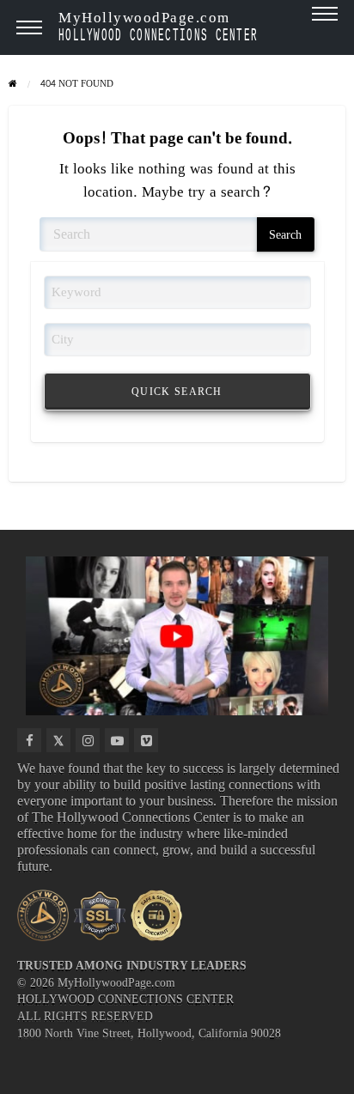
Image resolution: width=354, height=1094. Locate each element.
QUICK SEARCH (177, 392)
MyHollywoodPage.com (158, 25)
